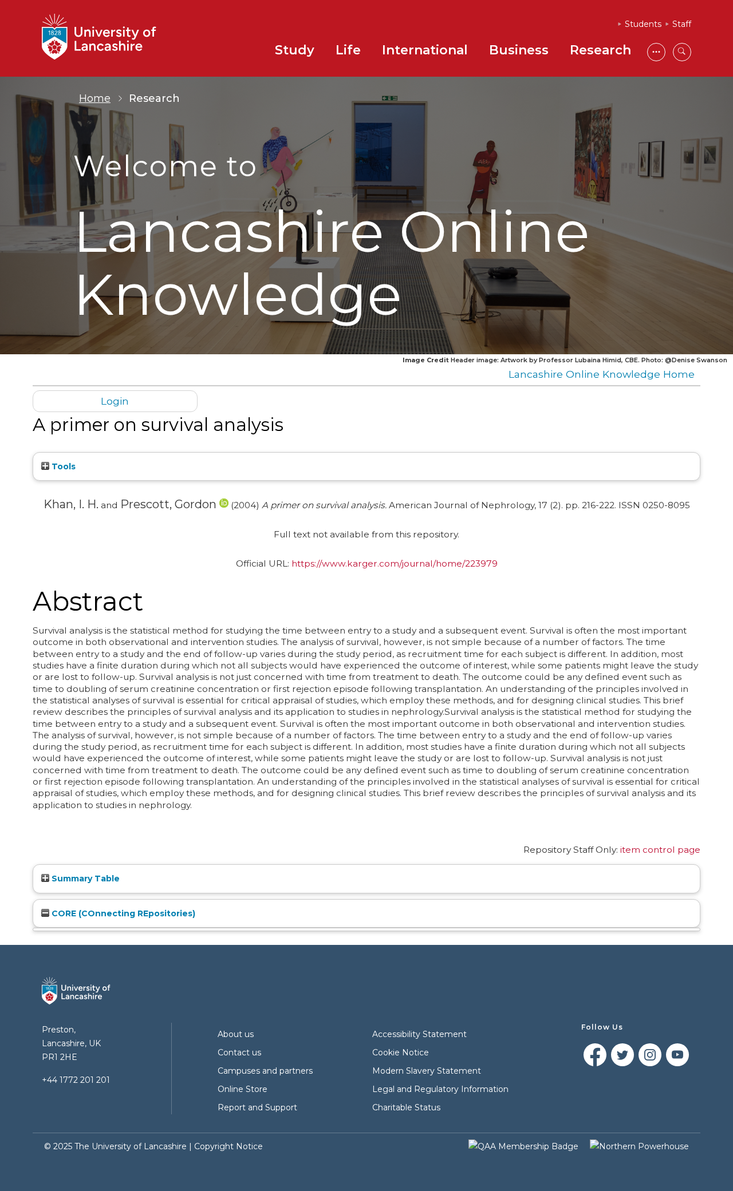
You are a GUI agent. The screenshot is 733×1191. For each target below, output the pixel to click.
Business (519, 50)
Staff (681, 24)
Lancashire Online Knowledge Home (602, 374)
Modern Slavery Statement (426, 1071)
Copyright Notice (228, 1146)
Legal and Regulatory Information (440, 1089)
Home (95, 98)
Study (294, 50)
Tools (62, 466)
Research (600, 50)
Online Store (242, 1089)
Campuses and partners (265, 1071)
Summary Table (84, 878)
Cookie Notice (400, 1052)
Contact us (239, 1052)
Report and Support (257, 1107)
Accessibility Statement (419, 1034)
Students (643, 24)
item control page (660, 849)
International (425, 50)
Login (115, 401)
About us (236, 1034)
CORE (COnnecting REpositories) (122, 913)
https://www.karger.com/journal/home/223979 (394, 563)
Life (348, 50)
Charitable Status (406, 1107)
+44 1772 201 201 (76, 1080)
